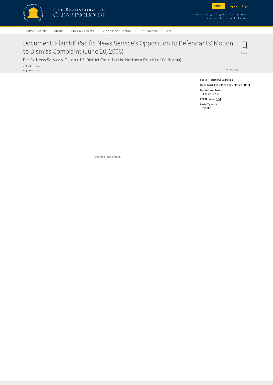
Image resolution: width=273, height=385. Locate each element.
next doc (233, 69)
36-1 (218, 99)
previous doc (33, 70)
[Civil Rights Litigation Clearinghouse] (53, 13)
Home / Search (35, 31)
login (245, 6)
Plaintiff (207, 108)
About (58, 31)
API (168, 31)
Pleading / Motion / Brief (235, 85)
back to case (33, 66)
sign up (234, 6)
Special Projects (82, 31)
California (227, 79)
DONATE (218, 6)
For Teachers (148, 31)
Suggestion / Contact (117, 31)
